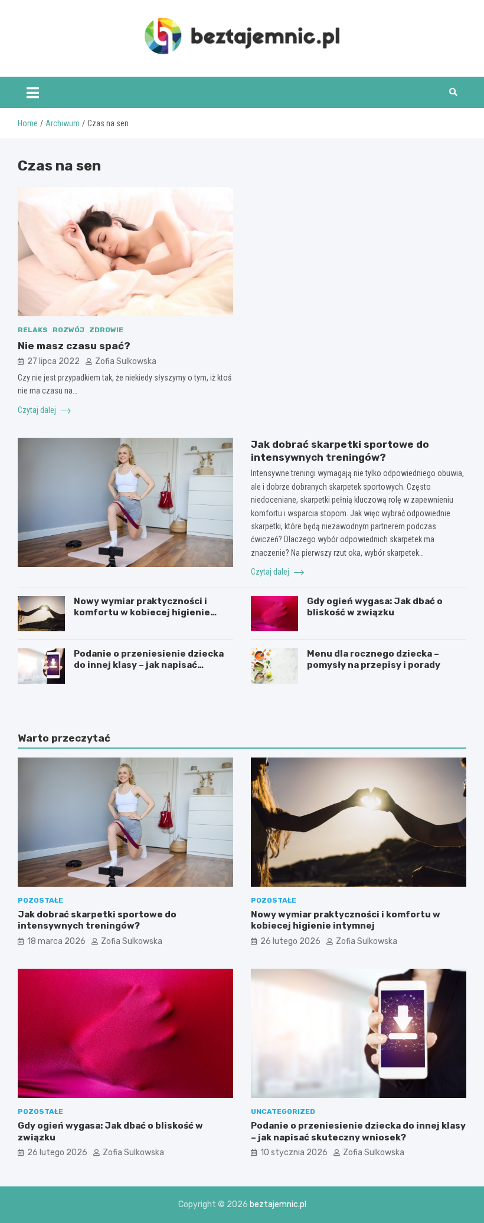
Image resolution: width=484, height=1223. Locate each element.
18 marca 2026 (56, 941)
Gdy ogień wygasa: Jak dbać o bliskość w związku (375, 607)
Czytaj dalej (38, 410)
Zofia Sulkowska (125, 361)
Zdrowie (106, 330)
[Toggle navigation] (33, 92)
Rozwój (68, 330)
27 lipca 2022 (53, 361)
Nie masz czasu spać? (74, 346)
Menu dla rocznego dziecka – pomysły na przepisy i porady (373, 659)
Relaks (33, 330)
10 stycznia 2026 (294, 1152)
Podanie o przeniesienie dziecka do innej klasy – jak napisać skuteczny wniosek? (149, 665)
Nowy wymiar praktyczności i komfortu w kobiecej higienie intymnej (142, 612)
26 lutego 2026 (290, 941)
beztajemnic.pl (278, 1204)
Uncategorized (283, 1111)
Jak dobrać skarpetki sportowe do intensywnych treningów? (97, 920)
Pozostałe (40, 900)
